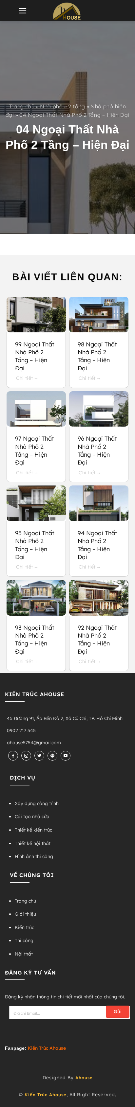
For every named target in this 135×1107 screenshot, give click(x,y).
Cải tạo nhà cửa (32, 816)
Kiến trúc (24, 927)
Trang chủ (22, 106)
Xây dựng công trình (37, 803)
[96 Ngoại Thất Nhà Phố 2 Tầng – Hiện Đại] (98, 409)
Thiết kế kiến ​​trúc (33, 830)
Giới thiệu (25, 914)
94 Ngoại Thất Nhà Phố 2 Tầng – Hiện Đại (97, 545)
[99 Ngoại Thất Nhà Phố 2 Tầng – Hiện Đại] (36, 314)
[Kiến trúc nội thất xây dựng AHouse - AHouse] (67, 11)
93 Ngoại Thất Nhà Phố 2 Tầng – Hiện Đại (34, 639)
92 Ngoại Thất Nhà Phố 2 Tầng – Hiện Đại (97, 639)
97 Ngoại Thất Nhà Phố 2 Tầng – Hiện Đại (34, 450)
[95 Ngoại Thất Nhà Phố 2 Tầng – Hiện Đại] (36, 503)
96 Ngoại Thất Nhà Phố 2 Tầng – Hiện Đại (97, 450)
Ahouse (84, 1077)
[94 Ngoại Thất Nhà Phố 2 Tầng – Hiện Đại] (98, 503)
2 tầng (76, 106)
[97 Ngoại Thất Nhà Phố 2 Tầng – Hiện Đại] (36, 409)
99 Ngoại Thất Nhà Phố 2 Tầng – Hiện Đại (34, 356)
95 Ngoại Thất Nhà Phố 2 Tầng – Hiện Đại (34, 545)
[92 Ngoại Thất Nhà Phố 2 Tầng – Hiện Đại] (98, 598)
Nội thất (24, 954)
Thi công (24, 940)
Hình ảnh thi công (34, 856)
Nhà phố (51, 106)
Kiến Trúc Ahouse (46, 1094)
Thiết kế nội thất (32, 843)
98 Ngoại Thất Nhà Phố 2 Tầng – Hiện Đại (97, 356)
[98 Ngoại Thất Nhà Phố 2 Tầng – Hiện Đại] (98, 314)
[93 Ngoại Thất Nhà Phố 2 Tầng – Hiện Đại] (36, 598)
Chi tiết (25, 378)
